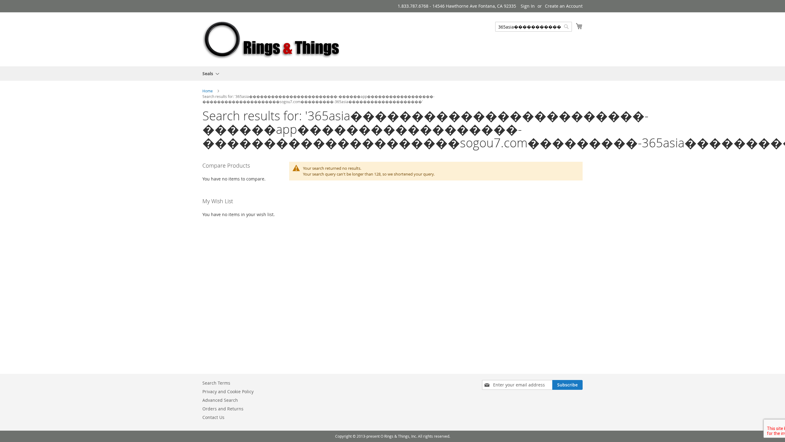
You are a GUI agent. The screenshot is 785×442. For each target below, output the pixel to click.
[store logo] (272, 39)
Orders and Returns (222, 409)
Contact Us (213, 417)
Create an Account (564, 6)
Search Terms (216, 383)
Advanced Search (220, 400)
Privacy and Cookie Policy (228, 391)
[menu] (392, 73)
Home (208, 90)
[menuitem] (209, 73)
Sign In (528, 6)
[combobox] (533, 27)
